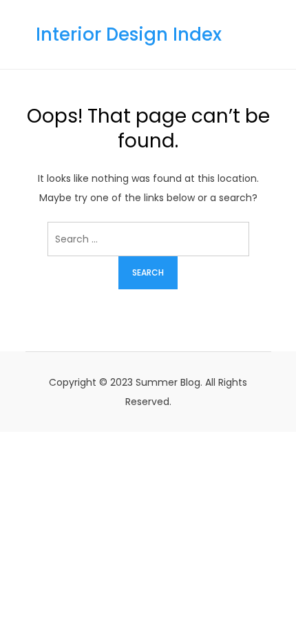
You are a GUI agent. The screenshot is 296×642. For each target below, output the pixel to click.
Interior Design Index (129, 34)
